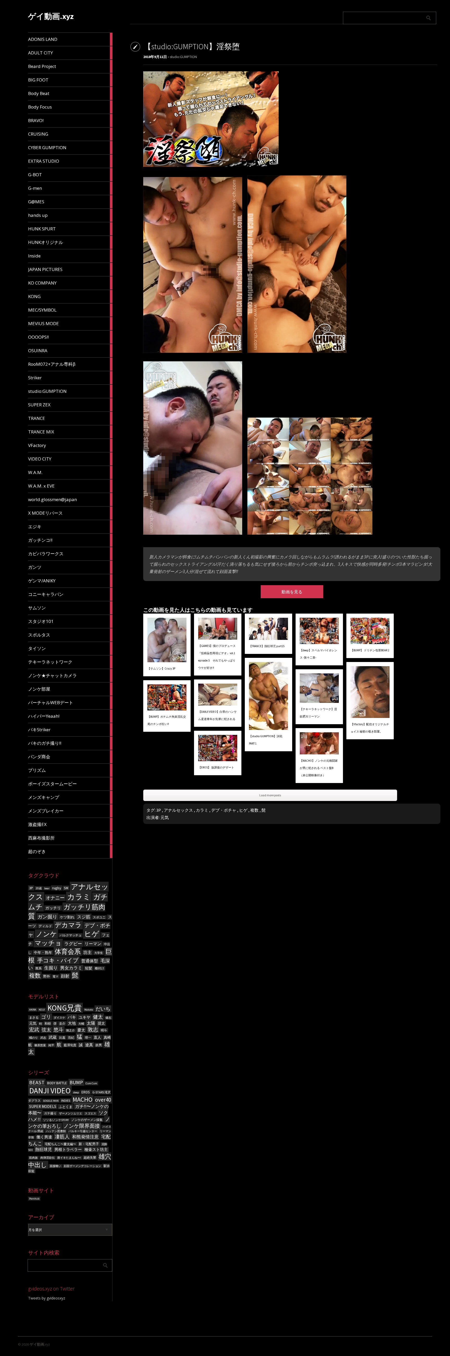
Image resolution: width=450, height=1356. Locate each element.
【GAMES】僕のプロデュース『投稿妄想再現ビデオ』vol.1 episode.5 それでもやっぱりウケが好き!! (217, 657)
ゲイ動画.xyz (51, 16)
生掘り (51, 968)
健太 (98, 1017)
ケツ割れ (67, 917)
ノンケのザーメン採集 (87, 1120)
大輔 (81, 1023)
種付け (99, 968)
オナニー (55, 898)
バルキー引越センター (82, 1131)
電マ (55, 976)
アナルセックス (178, 810)
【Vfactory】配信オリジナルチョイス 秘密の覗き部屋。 (370, 727)
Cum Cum (91, 1083)
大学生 (98, 953)
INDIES (65, 1100)
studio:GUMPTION (183, 56)
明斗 (104, 1030)
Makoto (88, 1009)
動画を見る (292, 591)
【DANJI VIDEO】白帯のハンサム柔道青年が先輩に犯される (217, 715)
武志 (43, 1037)
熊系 (38, 968)
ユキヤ (84, 1017)
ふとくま (65, 1107)
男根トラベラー (68, 1149)
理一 (88, 1037)
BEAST (37, 1082)
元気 (32, 1023)
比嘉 (62, 1037)
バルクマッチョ (71, 935)
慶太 (81, 1029)
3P (31, 888)
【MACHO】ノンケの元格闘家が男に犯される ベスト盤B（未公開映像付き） (319, 768)
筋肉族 (33, 1157)
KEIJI (42, 1009)
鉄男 (99, 1045)
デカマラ (68, 925)
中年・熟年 (43, 952)
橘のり (33, 1037)
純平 (51, 1045)
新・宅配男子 (89, 1144)
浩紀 (71, 1037)
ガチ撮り (50, 1113)
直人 (97, 1037)
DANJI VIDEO (50, 1090)
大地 (72, 1023)
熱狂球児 (43, 1149)
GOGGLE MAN (51, 1100)
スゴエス (90, 1113)
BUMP (76, 1082)
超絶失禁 (90, 1157)
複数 (35, 975)
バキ (72, 1017)
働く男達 (44, 1137)
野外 (46, 976)
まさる (34, 1017)
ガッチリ (53, 908)
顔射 (65, 976)
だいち (103, 1009)
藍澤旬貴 (70, 1045)
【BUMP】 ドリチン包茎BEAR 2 (370, 650)
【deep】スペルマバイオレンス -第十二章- (318, 653)
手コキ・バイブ (58, 960)
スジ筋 (83, 917)
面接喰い (55, 1166)
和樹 (48, 1023)
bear (46, 888)
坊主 (87, 952)
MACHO (82, 1099)
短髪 (88, 968)
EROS (86, 1092)
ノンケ (46, 934)
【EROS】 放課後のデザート (216, 767)
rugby (56, 888)
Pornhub (34, 1198)
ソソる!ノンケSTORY (56, 1120)
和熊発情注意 (85, 1137)
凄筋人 (62, 1136)
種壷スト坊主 (96, 1149)
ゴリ (46, 1017)
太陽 (91, 1023)
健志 (108, 1017)
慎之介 (70, 1030)
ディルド (45, 926)
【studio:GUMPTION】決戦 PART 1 (265, 739)
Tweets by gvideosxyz (46, 1298)
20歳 (39, 888)
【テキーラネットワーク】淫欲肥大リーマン (318, 712)
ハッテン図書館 (56, 1131)
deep (76, 1092)
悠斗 (59, 1029)
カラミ (79, 896)
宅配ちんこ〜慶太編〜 (60, 1144)
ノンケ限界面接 (82, 1125)
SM (66, 888)
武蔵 (53, 1037)
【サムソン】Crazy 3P (161, 668)
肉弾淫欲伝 (47, 1157)
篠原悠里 (40, 1045)
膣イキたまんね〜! (69, 1157)
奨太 (101, 1023)
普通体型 (89, 960)
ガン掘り (47, 916)
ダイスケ (59, 1017)
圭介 (62, 1023)
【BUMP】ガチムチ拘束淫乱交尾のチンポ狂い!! (166, 720)
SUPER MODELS (42, 1106)
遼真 (89, 1044)
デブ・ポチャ (223, 810)
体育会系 (68, 952)
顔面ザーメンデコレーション (82, 1166)
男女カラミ (71, 968)
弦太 (46, 1030)
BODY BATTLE (57, 1083)
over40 (103, 1099)
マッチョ (48, 943)
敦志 (93, 1029)
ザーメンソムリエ (70, 1113)
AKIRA (32, 1009)
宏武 (34, 1029)
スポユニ (99, 917)
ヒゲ (91, 933)
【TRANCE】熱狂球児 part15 (266, 646)
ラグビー (73, 944)
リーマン (93, 943)
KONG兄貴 (64, 1008)
